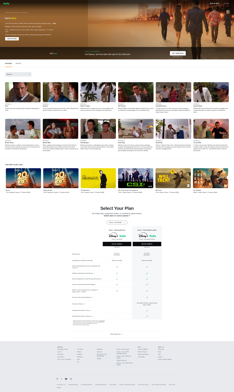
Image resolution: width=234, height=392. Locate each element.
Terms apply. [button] (102, 320)
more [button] (54, 23)
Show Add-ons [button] (115, 334)
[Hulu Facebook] (59, 378)
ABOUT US (161, 347)
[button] (8, 63)
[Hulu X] (63, 378)
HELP (139, 347)
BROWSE (60, 347)
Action (32, 30)
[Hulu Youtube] (67, 378)
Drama (18, 30)
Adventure (13, 30)
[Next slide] (229, 177)
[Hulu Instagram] (71, 378)
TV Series (50, 30)
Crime (23, 30)
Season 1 (9, 74)
